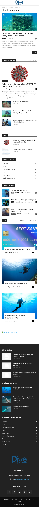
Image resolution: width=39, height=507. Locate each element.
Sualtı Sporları (18, 499)
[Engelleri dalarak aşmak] (5, 193)
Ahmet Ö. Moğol (6, 89)
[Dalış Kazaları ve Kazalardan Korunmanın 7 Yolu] (19, 306)
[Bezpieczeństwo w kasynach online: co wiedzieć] (6, 375)
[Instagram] (14, 492)
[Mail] (19, 492)
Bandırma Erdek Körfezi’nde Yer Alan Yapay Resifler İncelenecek (18, 34)
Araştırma (4, 80)
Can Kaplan (8, 252)
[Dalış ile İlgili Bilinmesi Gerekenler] (6, 390)
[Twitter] (30, 492)
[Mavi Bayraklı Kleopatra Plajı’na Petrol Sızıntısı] (5, 212)
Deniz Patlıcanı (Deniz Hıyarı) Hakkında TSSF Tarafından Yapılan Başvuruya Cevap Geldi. (24, 399)
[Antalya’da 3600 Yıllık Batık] (6, 104)
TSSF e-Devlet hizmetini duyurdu (22, 149)
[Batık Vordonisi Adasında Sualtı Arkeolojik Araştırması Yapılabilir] (6, 113)
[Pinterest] (25, 492)
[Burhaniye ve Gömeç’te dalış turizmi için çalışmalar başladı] (6, 122)
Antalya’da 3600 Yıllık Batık (21, 102)
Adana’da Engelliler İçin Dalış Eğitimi (23, 200)
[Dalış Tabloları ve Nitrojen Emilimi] (19, 237)
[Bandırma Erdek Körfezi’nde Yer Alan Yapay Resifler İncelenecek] (19, 22)
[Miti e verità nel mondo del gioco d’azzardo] (6, 365)
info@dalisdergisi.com (22, 479)
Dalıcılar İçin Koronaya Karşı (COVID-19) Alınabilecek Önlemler (19, 85)
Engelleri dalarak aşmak (19, 190)
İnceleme (31, 499)
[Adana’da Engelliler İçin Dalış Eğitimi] (5, 202)
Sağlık (25, 499)
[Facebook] (9, 492)
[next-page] (6, 129)
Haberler (13, 213)
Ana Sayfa (4, 7)
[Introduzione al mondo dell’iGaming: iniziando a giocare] (6, 356)
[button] (36, 2)
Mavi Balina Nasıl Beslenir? (21, 406)
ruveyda (4, 38)
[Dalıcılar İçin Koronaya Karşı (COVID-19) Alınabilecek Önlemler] (19, 73)
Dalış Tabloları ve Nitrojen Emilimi (17, 249)
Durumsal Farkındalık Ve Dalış (16, 284)
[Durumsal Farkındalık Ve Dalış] (19, 271)
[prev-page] (3, 129)
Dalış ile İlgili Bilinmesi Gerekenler (22, 387)
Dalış (3, 30)
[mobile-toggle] (3, 2)
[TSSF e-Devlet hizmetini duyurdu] (6, 151)
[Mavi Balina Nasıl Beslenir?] (6, 409)
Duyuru (19, 501)
